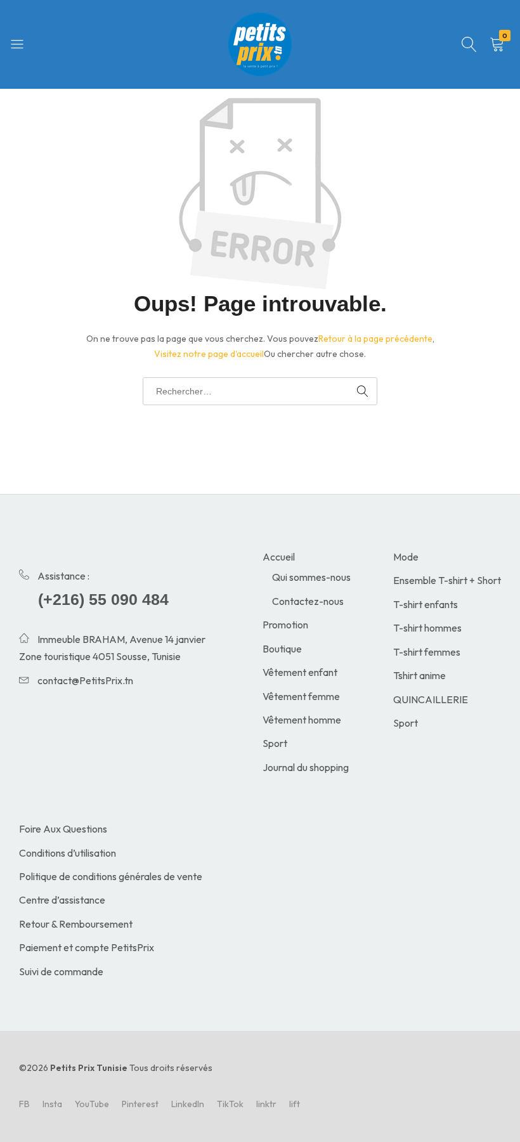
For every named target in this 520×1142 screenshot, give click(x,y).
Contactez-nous (308, 601)
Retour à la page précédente (375, 338)
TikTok (230, 1104)
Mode (406, 556)
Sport (275, 743)
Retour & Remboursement (76, 924)
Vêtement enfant (300, 672)
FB (24, 1104)
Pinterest (140, 1104)
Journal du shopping (306, 767)
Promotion (285, 624)
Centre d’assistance (62, 899)
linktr (266, 1104)
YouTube (92, 1104)
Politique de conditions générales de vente (110, 876)
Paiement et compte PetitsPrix (86, 947)
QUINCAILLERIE (430, 699)
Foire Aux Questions (63, 828)
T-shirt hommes (427, 627)
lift (294, 1104)
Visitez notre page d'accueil (209, 354)
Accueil (279, 556)
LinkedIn (187, 1104)
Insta (52, 1104)
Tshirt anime (419, 675)
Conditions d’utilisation (67, 853)
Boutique (282, 648)
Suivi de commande (61, 971)
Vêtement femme (301, 696)
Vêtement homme (302, 719)
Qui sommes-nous (311, 577)
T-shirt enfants (425, 604)
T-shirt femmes (426, 652)
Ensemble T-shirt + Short (447, 580)
